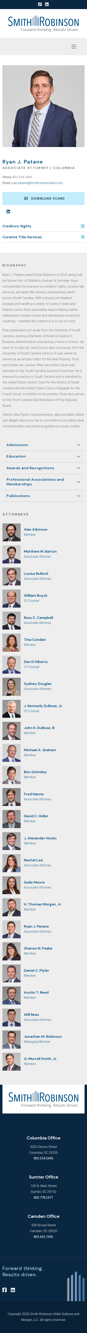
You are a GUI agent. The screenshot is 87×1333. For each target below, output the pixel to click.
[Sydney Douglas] (11, 686)
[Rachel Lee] (11, 863)
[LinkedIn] (47, 4)
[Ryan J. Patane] (11, 929)
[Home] (43, 23)
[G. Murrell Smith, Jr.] (11, 1061)
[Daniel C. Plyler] (11, 973)
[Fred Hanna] (11, 797)
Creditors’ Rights (16, 226)
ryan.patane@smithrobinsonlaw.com (37, 183)
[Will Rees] (11, 1017)
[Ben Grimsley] (11, 775)
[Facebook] (40, 4)
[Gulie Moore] (11, 885)
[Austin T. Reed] (11, 995)
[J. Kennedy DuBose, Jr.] (11, 709)
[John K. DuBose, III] (11, 730)
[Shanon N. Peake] (11, 951)
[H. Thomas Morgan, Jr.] (11, 907)
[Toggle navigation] (74, 47)
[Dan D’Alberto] (11, 664)
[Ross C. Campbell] (11, 620)
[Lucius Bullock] (11, 576)
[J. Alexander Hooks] (11, 841)
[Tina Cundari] (11, 642)
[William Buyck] (11, 598)
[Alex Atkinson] (11, 532)
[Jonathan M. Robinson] (11, 1039)
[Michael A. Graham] (11, 753)
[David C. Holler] (11, 819)
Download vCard (46, 198)
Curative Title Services (22, 237)
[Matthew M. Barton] (11, 554)
